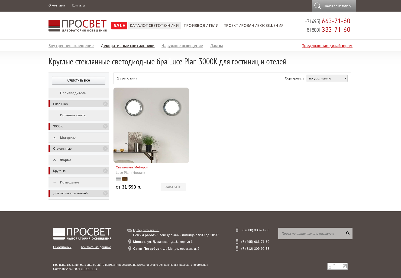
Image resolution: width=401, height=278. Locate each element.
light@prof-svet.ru (146, 230)
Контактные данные (96, 247)
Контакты (78, 5)
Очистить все (78, 80)
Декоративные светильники (128, 45)
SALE (119, 25)
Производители (201, 25)
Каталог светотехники (154, 25)
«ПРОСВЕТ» (89, 269)
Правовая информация (192, 264)
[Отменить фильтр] (105, 103)
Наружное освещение (182, 45)
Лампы (216, 45)
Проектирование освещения (254, 25)
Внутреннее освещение (71, 45)
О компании (57, 5)
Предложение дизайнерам (327, 45)
